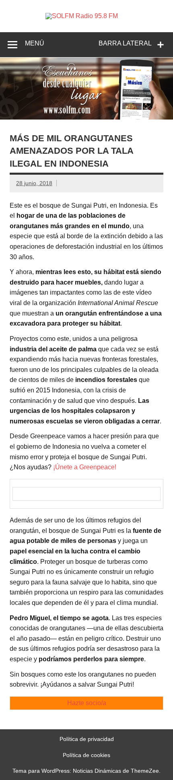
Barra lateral (125, 43)
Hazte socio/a (86, 703)
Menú (34, 43)
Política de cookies (86, 755)
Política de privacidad (87, 739)
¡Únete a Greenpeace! (84, 467)
